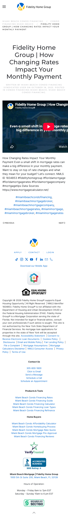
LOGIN (50, 252)
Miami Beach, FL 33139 (34, 477)
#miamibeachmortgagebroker (33, 201)
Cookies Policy (50, 339)
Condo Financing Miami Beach (26, 90)
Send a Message (34, 374)
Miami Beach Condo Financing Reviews (34, 436)
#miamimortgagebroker (19, 213)
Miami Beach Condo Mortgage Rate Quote (34, 430)
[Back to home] (34, 6)
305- (34, 368)
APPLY (18, 252)
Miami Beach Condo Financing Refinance (34, 410)
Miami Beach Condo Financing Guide (34, 400)
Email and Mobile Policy (30, 342)
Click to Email (34, 371)
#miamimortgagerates (49, 213)
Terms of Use (19, 352)
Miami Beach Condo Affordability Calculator (34, 423)
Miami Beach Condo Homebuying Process (34, 426)
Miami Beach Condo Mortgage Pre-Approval (34, 433)
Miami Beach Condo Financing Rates (34, 397)
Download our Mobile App (33, 265)
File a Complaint (12, 345)
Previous (9, 223)
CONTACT (34, 252)
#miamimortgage (52, 209)
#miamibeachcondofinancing (34, 197)
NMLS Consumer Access (40, 348)
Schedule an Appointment (34, 381)
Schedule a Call (34, 378)
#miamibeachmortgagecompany (34, 205)
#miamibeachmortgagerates (22, 209)
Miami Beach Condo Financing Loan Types (34, 407)
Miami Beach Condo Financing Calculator (34, 404)
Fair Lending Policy (54, 342)
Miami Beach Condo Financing (43, 91)
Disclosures (9, 342)
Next (61, 223)
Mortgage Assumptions (35, 345)
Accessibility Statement (33, 335)
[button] (4, 6)
